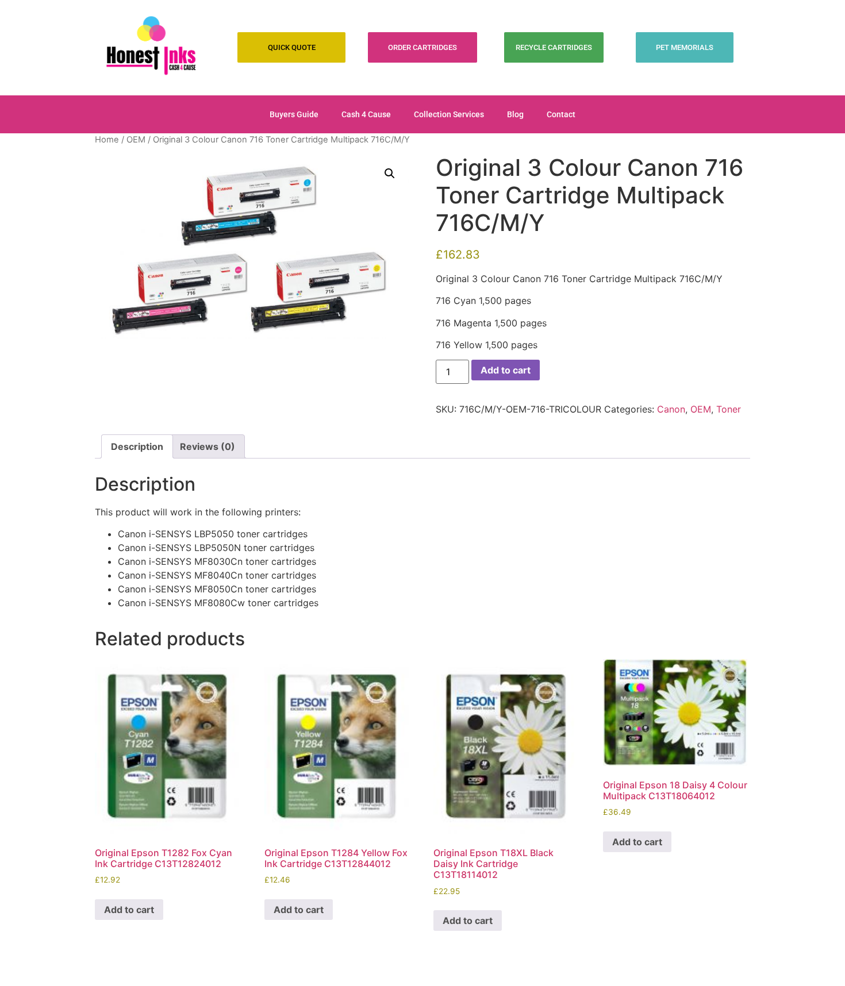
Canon (671, 409)
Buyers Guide (294, 114)
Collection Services (449, 114)
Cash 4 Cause (366, 114)
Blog (515, 114)
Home (107, 139)
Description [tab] (137, 446)
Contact (561, 114)
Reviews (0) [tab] (207, 446)
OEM (135, 139)
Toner (728, 409)
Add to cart (506, 370)
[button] (389, 173)
